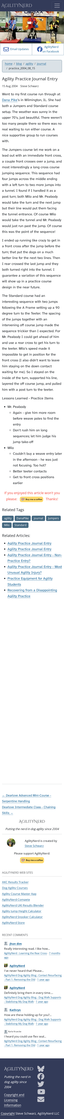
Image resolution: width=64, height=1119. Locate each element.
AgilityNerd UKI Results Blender (23, 905)
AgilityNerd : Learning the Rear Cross (25, 953)
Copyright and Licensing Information (14, 1100)
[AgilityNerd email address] (40, 1100)
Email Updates (19, 49)
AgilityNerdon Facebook (50, 49)
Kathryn (15, 1010)
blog (19, 64)
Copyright (8, 1113)
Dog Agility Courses (15, 888)
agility (29, 64)
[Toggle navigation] (57, 6)
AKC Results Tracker (15, 882)
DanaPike (23, 518)
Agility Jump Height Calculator (21, 911)
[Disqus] (32, 644)
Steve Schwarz (34, 846)
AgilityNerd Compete (16, 899)
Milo (7, 525)
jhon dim (16, 944)
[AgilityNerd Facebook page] (40, 1077)
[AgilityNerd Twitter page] (40, 1085)
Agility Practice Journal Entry (29, 543)
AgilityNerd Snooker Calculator (22, 917)
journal (41, 64)
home (8, 64)
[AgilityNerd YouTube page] (41, 1092)
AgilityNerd (16, 6)
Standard (20, 525)
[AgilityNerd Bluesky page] (40, 1070)
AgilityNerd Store (13, 923)
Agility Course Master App (19, 894)
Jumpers (53, 518)
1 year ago (43, 979)
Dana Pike (9, 100)
